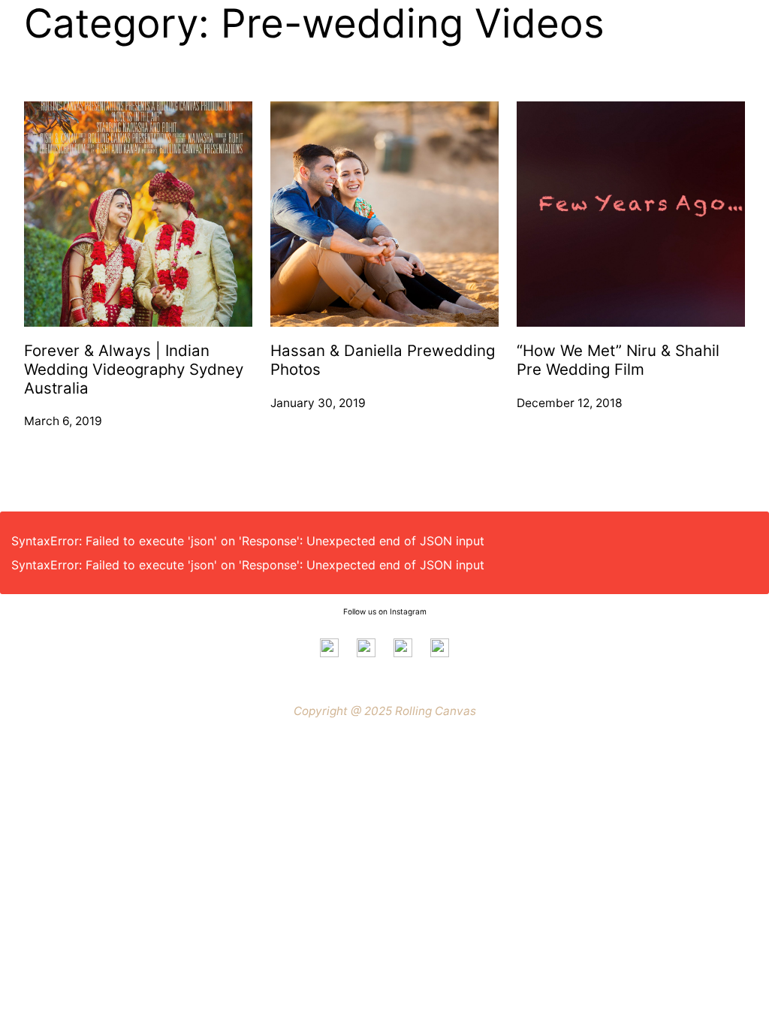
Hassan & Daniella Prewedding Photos (382, 360)
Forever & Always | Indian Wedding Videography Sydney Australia (133, 369)
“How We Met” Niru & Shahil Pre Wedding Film (618, 360)
